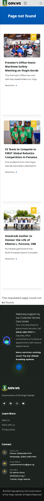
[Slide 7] (24, 288)
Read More (10, 85)
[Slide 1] (15, 288)
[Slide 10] (28, 288)
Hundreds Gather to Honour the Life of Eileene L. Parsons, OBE (20, 240)
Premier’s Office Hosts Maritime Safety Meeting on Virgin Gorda (21, 66)
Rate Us (5, 420)
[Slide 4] (20, 288)
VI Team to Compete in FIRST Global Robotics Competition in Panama (21, 153)
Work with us (8, 425)
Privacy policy (8, 429)
